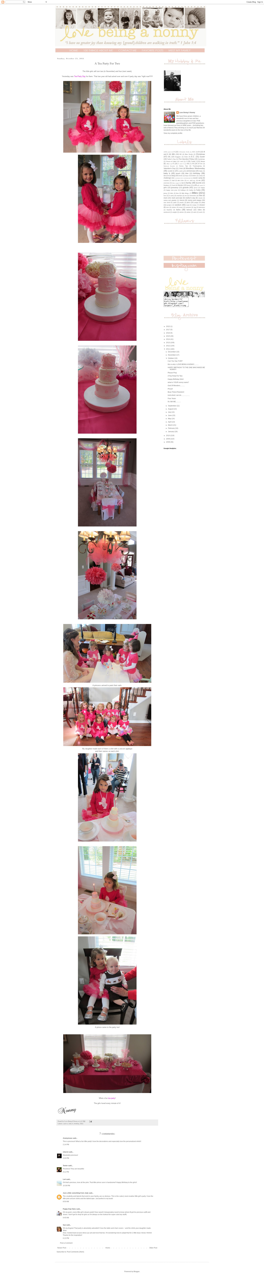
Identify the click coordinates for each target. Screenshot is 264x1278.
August (171, 409)
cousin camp (197, 178)
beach (178, 173)
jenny (165, 193)
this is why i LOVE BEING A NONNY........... (183, 364)
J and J (193, 161)
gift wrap (200, 185)
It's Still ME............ (174, 402)
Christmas (200, 154)
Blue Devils (189, 154)
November (172, 355)
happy (203, 187)
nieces (182, 200)
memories (192, 195)
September (172, 406)
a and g (181, 171)
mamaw (179, 195)
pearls (182, 202)
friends (180, 185)
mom (165, 198)
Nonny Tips (183, 166)
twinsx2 (189, 210)
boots (180, 175)
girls (165, 188)
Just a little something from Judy (75, 1193)
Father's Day (171, 159)
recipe (194, 205)
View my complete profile (173, 133)
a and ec (65, 1123)
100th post (167, 152)
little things (185, 193)
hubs (198, 190)
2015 (168, 336)
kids (171, 193)
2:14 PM (66, 1144)
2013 (168, 343)
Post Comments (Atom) (75, 1252)
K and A (181, 163)
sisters (174, 207)
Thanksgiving (197, 166)
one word (167, 202)
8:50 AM (66, 1202)
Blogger (136, 1271)
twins (178, 210)
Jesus (202, 161)
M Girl (200, 163)
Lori (64, 1179)
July (169, 412)
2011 (168, 349)
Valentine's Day (169, 168)
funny (189, 185)
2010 (168, 436)
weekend (167, 212)
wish (194, 212)
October (171, 358)
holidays (183, 190)
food (173, 185)
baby (201, 171)
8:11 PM (66, 1172)
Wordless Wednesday (195, 168)
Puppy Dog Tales (69, 1209)
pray (203, 202)
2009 (168, 439)
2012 (168, 346)
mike (200, 196)
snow (181, 207)
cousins (166, 180)
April (170, 422)
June (170, 415)
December (172, 352)
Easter (202, 157)
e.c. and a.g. (191, 180)
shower (202, 205)
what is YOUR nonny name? (178, 382)
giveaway (174, 188)
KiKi (188, 163)
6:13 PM (66, 1238)
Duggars (178, 157)
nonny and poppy (194, 200)
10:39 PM (66, 1186)
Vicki (181, 168)
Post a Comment (66, 1243)
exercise (166, 183)
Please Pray (172, 373)
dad (173, 180)
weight (174, 212)
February (171, 428)
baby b (71, 1123)
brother (193, 175)
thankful (169, 210)
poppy (196, 202)
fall (182, 183)
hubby (191, 190)
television (202, 207)
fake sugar (175, 183)
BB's (173, 154)
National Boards (169, 166)
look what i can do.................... (178, 395)
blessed (166, 175)
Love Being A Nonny (187, 113)
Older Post (153, 1248)
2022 (168, 326)
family (188, 183)
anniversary (190, 171)
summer (188, 207)
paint (174, 202)
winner (181, 212)
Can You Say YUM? (175, 361)
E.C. (193, 157)
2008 (168, 442)
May (170, 419)
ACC (193, 152)
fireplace (166, 185)
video (200, 210)
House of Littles (171, 161)
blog (173, 176)
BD (181, 154)
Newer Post (61, 1248)
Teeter (65, 1166)
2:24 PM (66, 1158)
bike (187, 173)
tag (195, 207)
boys (187, 175)
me (186, 195)
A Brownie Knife (184, 152)
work (200, 212)
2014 (168, 339)
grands (186, 187)
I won (181, 161)
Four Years (172, 398)
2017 (168, 330)
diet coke (181, 180)
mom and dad (177, 198)
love (165, 195)
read (187, 205)
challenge (167, 178)
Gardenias (201, 159)
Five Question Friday (186, 159)
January (171, 432)
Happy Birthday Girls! (176, 379)
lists (177, 193)
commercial (186, 178)
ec (200, 180)
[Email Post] (90, 1121)
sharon (65, 1152)
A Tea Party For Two (175, 376)
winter (189, 212)
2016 (168, 333)
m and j (171, 195)
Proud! (170, 389)
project (169, 205)
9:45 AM (66, 1218)
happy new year (171, 190)
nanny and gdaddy (170, 200)
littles (81, 1123)
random (178, 205)
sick (167, 207)
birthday (76, 1123)
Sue (64, 1225)
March (170, 425)
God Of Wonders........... (176, 386)
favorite (198, 183)
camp (201, 175)
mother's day (190, 198)
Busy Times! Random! (176, 392)
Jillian (168, 163)
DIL (169, 157)
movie (200, 198)
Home (107, 1248)
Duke (186, 157)
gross (196, 187)
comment (178, 178)
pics (188, 202)
